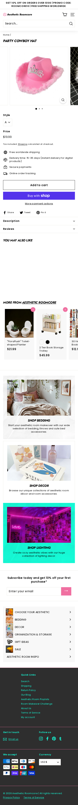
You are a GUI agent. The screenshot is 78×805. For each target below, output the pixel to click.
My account (28, 717)
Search (25, 681)
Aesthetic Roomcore (39, 302)
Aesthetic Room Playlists (35, 699)
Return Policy (28, 690)
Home (6, 34)
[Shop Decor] (39, 463)
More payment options (39, 203)
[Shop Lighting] (39, 525)
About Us (26, 708)
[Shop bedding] (39, 398)
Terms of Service (30, 712)
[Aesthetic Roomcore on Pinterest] (54, 738)
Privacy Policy (11, 797)
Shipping (22, 144)
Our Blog (26, 694)
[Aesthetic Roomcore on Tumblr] (60, 738)
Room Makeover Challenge (36, 703)
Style (6, 115)
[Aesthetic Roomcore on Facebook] (47, 738)
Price (6, 131)
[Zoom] (62, 100)
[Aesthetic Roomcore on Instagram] (41, 738)
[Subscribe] (66, 591)
